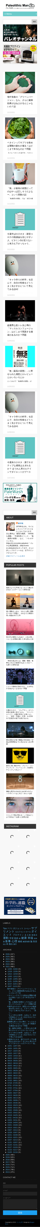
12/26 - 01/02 (13, 969)
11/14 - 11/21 (12, 984)
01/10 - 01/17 (13, 1150)
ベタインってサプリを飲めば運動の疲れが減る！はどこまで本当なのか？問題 (20, 145)
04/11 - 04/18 (13, 1118)
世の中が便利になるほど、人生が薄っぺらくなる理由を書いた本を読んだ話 (19, 638)
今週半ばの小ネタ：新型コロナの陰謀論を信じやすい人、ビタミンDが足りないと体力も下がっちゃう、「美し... (21, 1010)
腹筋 (4, 944)
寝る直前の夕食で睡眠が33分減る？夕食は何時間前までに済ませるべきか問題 (19, 742)
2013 (8, 1172)
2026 (8, 954)
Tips (5, 928)
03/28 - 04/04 (13, 1122)
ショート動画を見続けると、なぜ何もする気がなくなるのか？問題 (19, 687)
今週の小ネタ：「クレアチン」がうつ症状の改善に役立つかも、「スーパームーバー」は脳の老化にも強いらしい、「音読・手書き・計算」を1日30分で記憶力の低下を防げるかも (19, 714)
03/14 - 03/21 (13, 1128)
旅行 (15, 944)
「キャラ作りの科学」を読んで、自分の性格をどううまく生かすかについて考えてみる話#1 (21, 1035)
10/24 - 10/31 (13, 1048)
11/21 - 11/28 (12, 981)
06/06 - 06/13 (13, 1098)
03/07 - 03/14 (13, 1130)
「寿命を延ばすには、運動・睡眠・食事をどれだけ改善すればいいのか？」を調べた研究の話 (19, 663)
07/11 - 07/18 (13, 1085)
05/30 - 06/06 (13, 1100)
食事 (8, 941)
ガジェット (18, 928)
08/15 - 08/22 (13, 1073)
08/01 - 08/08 (13, 1078)
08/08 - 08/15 (13, 1076)
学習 (11, 938)
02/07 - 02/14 (13, 1140)
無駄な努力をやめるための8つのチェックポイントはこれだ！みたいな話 (19, 792)
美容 (35, 941)
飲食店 (34, 935)
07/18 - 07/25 (13, 1083)
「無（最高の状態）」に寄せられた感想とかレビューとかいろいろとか (20, 374)
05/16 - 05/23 (13, 1105)
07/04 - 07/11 (13, 1088)
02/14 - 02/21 (13, 1137)
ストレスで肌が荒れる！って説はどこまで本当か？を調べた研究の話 (19, 816)
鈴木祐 (20, 523)
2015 (8, 1167)
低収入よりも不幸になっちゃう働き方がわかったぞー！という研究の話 (19, 589)
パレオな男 (19, 1222)
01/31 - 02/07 (13, 1142)
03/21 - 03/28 (13, 1125)
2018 (8, 1160)
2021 (8, 966)
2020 (8, 1155)
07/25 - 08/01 (13, 1080)
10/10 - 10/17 (13, 1053)
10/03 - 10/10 (13, 1056)
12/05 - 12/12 (13, 976)
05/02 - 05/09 (13, 1110)
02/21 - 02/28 (13, 1135)
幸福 (31, 937)
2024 (8, 959)
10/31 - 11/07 (13, 1046)
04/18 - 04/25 (13, 1115)
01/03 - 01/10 (13, 1152)
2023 (8, 961)
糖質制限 (26, 941)
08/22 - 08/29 (13, 1071)
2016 (8, 1165)
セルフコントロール (23, 932)
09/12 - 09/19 (13, 1063)
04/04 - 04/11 (13, 1120)
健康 (24, 937)
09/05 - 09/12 (13, 1066)
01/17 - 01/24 (13, 1147)
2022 (8, 964)
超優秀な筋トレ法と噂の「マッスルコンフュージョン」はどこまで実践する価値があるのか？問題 (21, 1024)
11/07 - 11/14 (12, 986)
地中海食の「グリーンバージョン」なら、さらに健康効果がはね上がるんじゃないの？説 (21, 991)
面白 (11, 944)
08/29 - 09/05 (13, 1068)
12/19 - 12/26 (13, 971)
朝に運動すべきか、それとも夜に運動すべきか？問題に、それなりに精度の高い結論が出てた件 (19, 613)
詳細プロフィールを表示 (15, 556)
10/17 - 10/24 (13, 1051)
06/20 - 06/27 (13, 1093)
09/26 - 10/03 (13, 1058)
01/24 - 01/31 (13, 1145)
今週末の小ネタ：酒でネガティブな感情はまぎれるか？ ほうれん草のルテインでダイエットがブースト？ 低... (21, 1041)
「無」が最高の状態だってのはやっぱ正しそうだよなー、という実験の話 (20, 191)
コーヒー (27, 928)
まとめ (28, 935)
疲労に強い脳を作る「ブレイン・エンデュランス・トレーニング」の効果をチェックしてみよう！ (19, 768)
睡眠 (20, 941)
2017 (8, 1162)
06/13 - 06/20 (13, 1095)
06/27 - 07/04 (13, 1090)
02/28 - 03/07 (13, 1132)
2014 (8, 1170)
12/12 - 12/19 (13, 974)
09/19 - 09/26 (13, 1061)
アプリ (10, 928)
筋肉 (16, 938)
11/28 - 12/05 (13, 979)
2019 (8, 1157)
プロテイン (18, 935)
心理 (15, 941)
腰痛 (35, 938)
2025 (8, 957)
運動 (6, 937)
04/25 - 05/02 (13, 1113)
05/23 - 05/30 (13, 1103)
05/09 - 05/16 (13, 1108)
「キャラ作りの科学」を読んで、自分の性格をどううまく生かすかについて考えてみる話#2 (21, 1017)
